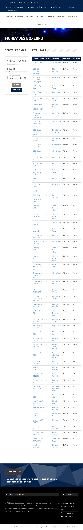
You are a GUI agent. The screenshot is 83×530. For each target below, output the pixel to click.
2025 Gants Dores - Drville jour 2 (37, 132)
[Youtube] (35, 2)
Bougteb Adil (56, 92)
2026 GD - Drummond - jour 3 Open (37, 80)
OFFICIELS (60, 17)
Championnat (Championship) (16, 7)
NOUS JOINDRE (12, 10)
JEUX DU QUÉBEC (72, 17)
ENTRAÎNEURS (50, 17)
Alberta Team (56, 63)
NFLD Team (56, 157)
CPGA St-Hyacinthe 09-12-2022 (37, 298)
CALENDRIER (19, 17)
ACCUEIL (45, 7)
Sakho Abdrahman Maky (56, 355)
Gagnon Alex (56, 326)
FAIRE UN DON (69, 7)
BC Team (55, 163)
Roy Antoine (56, 420)
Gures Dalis (56, 77)
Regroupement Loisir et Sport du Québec (66, 527)
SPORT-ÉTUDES (42, 24)
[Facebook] (29, 2)
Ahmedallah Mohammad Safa (56, 389)
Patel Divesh (56, 184)
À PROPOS (9, 17)
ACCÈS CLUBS (57, 7)
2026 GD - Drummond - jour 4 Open (37, 71)
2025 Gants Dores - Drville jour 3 (37, 124)
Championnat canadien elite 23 (37, 267)
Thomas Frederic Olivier (55, 208)
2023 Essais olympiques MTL (37, 172)
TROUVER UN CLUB (13, 472)
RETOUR (16, 85)
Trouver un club (33, 7)
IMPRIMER (16, 90)
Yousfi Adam (56, 121)
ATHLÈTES (39, 17)
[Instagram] (37, 2)
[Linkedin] (32, 2)
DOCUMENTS (30, 17)
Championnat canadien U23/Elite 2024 (38, 107)
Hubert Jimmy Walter (54, 347)
